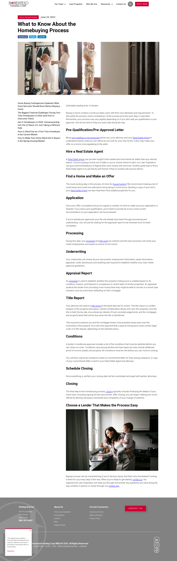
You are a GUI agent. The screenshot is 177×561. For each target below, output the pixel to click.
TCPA (54, 546)
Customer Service (96, 512)
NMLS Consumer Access (67, 546)
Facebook (23, 37)
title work (103, 241)
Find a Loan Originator (62, 512)
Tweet (33, 37)
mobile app (114, 486)
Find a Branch (59, 515)
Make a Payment (96, 515)
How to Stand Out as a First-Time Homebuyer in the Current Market (39, 133)
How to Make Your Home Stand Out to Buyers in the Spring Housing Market (39, 139)
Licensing (83, 546)
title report (96, 306)
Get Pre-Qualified (25, 512)
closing (109, 391)
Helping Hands (59, 525)
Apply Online (23, 517)
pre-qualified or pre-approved (85, 137)
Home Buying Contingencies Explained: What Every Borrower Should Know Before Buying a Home (39, 106)
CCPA (48, 546)
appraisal (90, 241)
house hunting (120, 184)
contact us (137, 479)
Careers (57, 518)
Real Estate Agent (141, 137)
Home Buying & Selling (28, 17)
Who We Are (91, 4)
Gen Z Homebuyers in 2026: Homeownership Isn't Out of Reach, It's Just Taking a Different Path (39, 125)
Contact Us (121, 4)
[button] (60, 4)
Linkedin (42, 37)
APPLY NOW (142, 4)
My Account (23, 514)
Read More (10, 551)
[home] (18, 4)
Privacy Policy (95, 518)
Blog (56, 522)
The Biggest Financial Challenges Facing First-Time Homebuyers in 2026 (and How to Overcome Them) (39, 115)
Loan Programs (75, 4)
